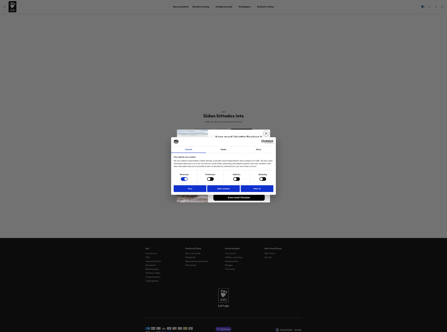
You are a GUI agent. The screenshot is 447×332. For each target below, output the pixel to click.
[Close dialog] (266, 133)
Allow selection (223, 189)
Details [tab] (223, 149)
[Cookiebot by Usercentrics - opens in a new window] (263, 141)
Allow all (257, 189)
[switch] (210, 179)
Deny (190, 189)
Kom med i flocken (239, 197)
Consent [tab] (188, 149)
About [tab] (258, 149)
